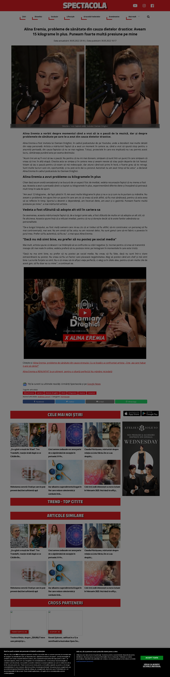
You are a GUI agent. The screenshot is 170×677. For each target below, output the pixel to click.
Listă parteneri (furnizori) (84, 661)
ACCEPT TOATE (152, 658)
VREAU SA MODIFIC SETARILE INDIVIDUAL (152, 665)
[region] (85, 662)
